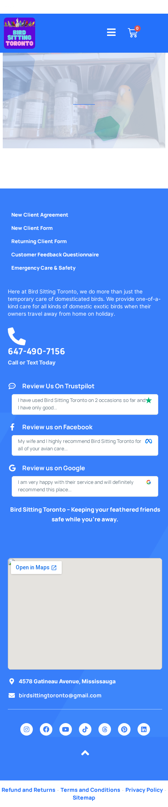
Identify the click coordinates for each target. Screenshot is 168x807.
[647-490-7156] (17, 341)
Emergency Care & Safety (43, 267)
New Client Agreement (39, 214)
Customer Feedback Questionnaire (55, 254)
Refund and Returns (28, 789)
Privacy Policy (144, 789)
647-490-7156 (36, 355)
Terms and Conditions (90, 789)
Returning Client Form (39, 241)
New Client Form (32, 227)
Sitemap (84, 797)
